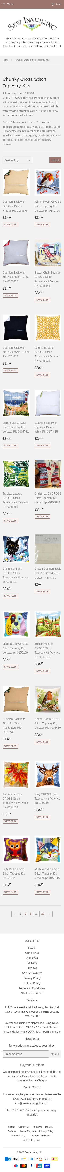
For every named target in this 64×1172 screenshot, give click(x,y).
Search (32, 947)
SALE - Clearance (32, 993)
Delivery (32, 962)
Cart (58, 4)
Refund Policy (32, 983)
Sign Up (55, 1054)
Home (5, 60)
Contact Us (32, 952)
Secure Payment (32, 973)
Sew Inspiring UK (33, 1152)
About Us (32, 957)
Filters (55, 160)
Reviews (32, 967)
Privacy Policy (32, 978)
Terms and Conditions (32, 988)
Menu (10, 4)
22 (42, 913)
